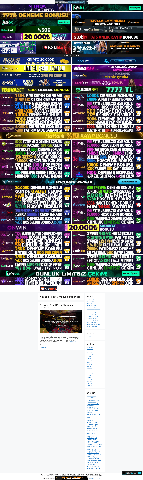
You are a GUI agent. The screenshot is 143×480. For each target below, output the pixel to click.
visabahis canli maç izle (92, 418)
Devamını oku (73, 341)
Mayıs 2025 (89, 356)
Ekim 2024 (89, 366)
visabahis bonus (97, 416)
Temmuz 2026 (90, 347)
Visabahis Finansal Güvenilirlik (94, 314)
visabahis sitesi (90, 447)
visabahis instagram (91, 434)
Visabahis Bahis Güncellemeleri (94, 312)
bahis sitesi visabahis (91, 397)
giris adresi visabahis (91, 402)
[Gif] (71, 135)
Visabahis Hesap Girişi (92, 307)
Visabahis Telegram (71, 345)
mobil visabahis (90, 408)
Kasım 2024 (90, 364)
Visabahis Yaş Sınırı (91, 322)
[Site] (35, 97)
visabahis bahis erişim (90, 412)
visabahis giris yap (92, 428)
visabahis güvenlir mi (91, 432)
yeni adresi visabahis (93, 466)
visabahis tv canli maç (93, 453)
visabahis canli (90, 417)
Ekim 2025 (89, 351)
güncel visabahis (90, 405)
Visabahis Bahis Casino (92, 320)
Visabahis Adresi (91, 299)
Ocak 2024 (89, 383)
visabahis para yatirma (94, 444)
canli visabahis (90, 399)
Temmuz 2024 (90, 371)
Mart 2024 (89, 379)
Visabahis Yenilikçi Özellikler (93, 324)
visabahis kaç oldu (92, 438)
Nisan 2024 (89, 377)
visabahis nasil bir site (92, 442)
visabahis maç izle (92, 439)
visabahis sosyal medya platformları (60, 345)
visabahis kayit (90, 436)
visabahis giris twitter (92, 426)
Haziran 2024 (90, 373)
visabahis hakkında (91, 433)
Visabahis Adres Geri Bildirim (93, 311)
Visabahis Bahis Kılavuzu (92, 316)
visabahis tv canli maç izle (94, 454)
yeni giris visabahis (93, 468)
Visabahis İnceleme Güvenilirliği (94, 326)
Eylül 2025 (89, 352)
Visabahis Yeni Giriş (93, 462)
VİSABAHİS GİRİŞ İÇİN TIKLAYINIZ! (71, 55)
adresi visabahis (91, 396)
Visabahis (43, 344)
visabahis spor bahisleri (92, 449)
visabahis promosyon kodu (94, 446)
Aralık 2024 (89, 362)
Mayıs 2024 (89, 375)
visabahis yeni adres (94, 460)
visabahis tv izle (90, 456)
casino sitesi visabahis (93, 400)
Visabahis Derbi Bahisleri (92, 318)
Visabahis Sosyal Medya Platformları (56, 305)
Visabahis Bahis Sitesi (94, 414)
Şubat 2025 (89, 358)
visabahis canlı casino (90, 420)
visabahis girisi (92, 425)
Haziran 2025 (90, 354)
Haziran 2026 (90, 349)
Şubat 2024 (89, 381)
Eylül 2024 (89, 368)
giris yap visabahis (93, 404)
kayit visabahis (91, 407)
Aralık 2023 (89, 385)
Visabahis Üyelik (91, 464)
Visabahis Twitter (93, 458)
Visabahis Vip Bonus (91, 305)
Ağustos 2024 (90, 370)
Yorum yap (44, 347)
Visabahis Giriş (90, 301)
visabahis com (92, 422)
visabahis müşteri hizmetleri (93, 441)
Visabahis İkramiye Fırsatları (93, 309)
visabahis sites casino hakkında (47, 345)
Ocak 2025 (89, 360)
